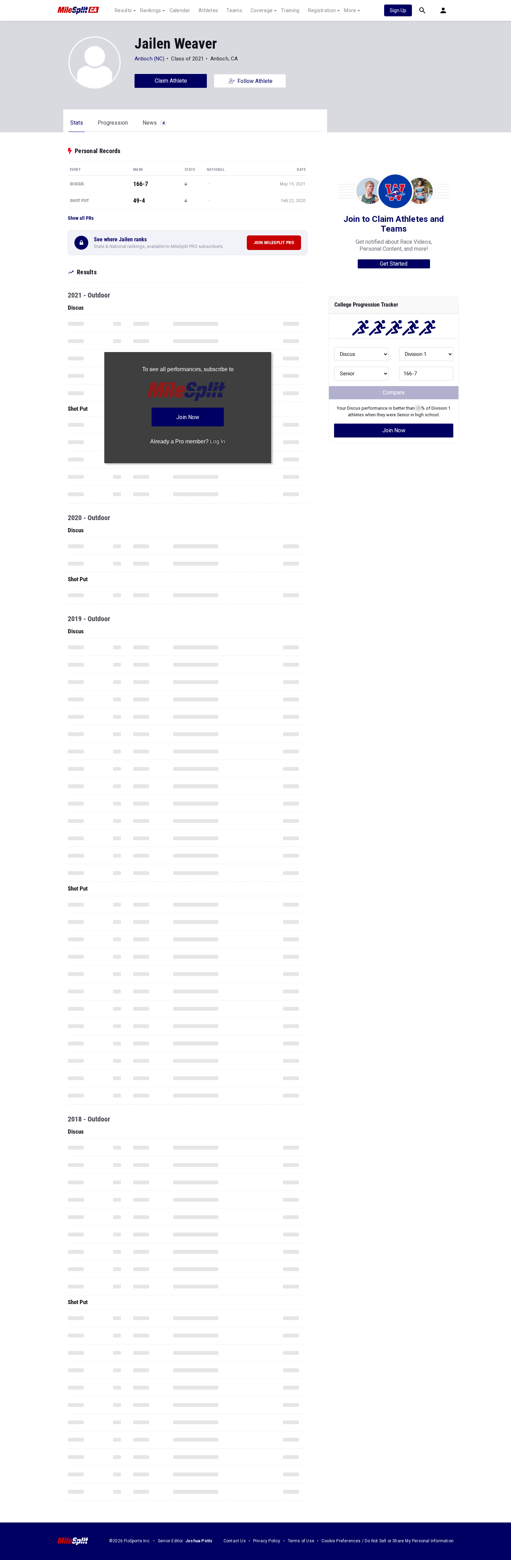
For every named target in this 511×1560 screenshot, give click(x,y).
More (350, 10)
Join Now (393, 430)
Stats (76, 122)
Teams (234, 10)
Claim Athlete (171, 80)
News (153, 122)
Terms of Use (301, 1540)
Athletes (208, 10)
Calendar (180, 10)
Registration (322, 10)
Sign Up (398, 10)
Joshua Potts (198, 1540)
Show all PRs (81, 218)
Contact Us (235, 1540)
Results (123, 10)
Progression (113, 122)
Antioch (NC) (149, 59)
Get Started (393, 263)
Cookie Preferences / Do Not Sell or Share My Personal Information (388, 1540)
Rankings (150, 10)
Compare (394, 392)
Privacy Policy (267, 1540)
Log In (217, 441)
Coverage (262, 10)
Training (290, 10)
